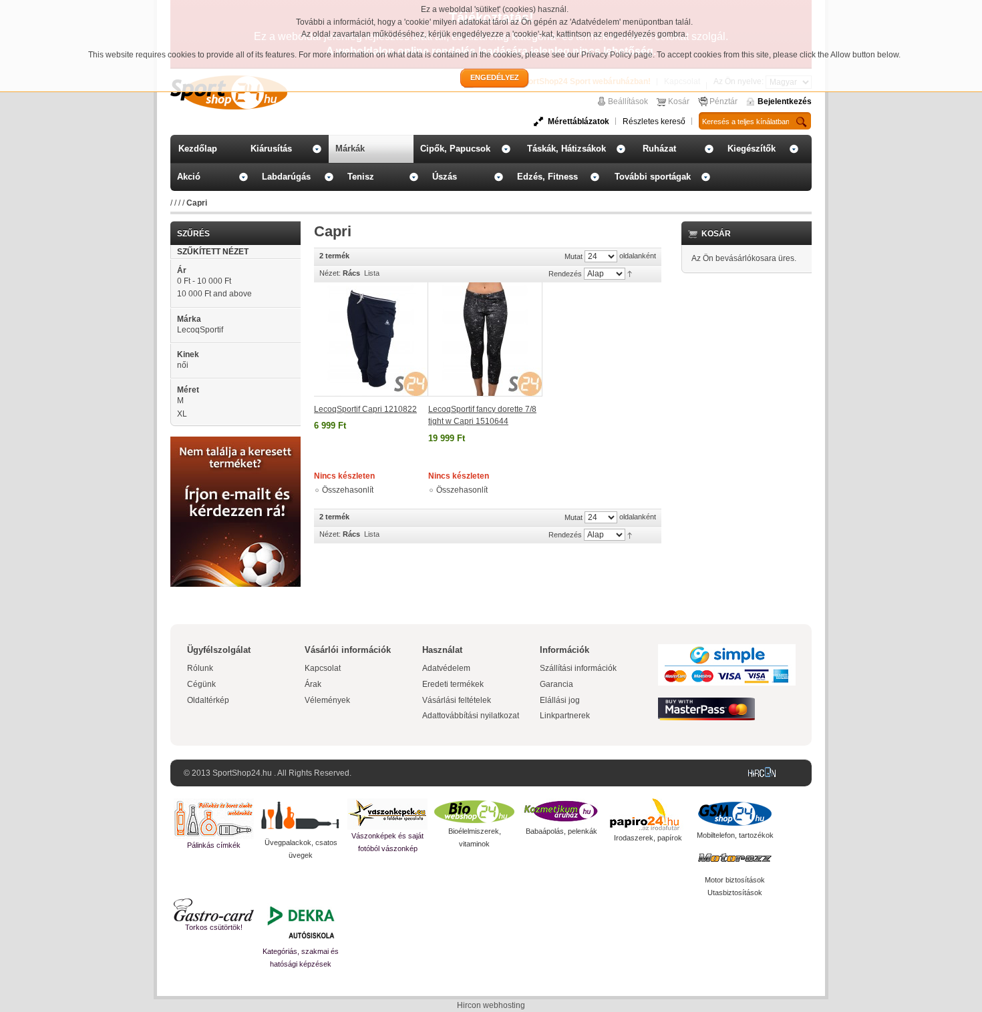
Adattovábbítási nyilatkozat (470, 715)
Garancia (556, 684)
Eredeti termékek (453, 684)
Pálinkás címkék (213, 845)
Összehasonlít (347, 490)
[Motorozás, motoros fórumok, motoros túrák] (735, 858)
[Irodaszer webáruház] (648, 815)
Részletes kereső (654, 121)
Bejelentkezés (785, 101)
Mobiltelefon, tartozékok (735, 835)
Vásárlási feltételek (456, 700)
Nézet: (330, 273)
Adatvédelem (446, 668)
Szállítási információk (578, 668)
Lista (371, 273)
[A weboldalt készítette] (764, 773)
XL (182, 414)
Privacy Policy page (617, 54)
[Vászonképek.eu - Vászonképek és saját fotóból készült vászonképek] (387, 814)
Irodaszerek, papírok (648, 838)
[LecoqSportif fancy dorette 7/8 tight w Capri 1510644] (485, 339)
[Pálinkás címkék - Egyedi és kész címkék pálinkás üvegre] (214, 818)
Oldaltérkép (208, 700)
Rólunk (200, 668)
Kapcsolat (323, 668)
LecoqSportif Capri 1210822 (365, 409)
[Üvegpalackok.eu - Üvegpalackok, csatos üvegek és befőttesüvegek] (301, 817)
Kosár (678, 101)
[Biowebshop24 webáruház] (474, 811)
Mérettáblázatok (578, 121)
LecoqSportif (200, 329)
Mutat (573, 256)
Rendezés (565, 274)
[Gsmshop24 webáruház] (735, 813)
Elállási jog (560, 700)
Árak (313, 684)
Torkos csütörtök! (213, 927)
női (182, 365)
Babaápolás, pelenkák (561, 831)
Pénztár (723, 101)
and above (214, 293)
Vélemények (327, 700)
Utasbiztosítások (734, 893)
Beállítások (628, 101)
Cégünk (201, 684)
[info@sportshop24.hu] (235, 442)
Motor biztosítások (735, 880)
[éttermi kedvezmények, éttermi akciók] (214, 910)
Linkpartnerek (565, 715)
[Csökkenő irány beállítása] (629, 273)
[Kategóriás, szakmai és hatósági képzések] (301, 922)
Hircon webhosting (491, 1005)
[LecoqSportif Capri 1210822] (371, 339)
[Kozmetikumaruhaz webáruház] (561, 811)
